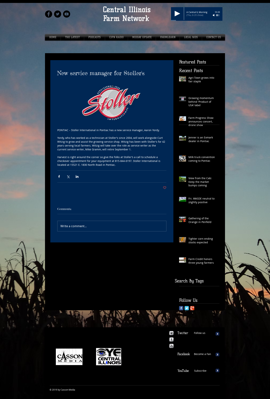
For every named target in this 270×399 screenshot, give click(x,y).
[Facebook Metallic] (171, 339)
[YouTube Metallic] (171, 346)
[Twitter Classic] (187, 308)
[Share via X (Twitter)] (68, 176)
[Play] (177, 13)
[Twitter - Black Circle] (57, 14)
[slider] (218, 15)
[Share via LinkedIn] (77, 176)
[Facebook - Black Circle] (48, 14)
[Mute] (214, 15)
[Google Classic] (192, 308)
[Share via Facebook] (59, 176)
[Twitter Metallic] (171, 333)
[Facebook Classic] (181, 308)
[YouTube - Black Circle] (66, 14)
